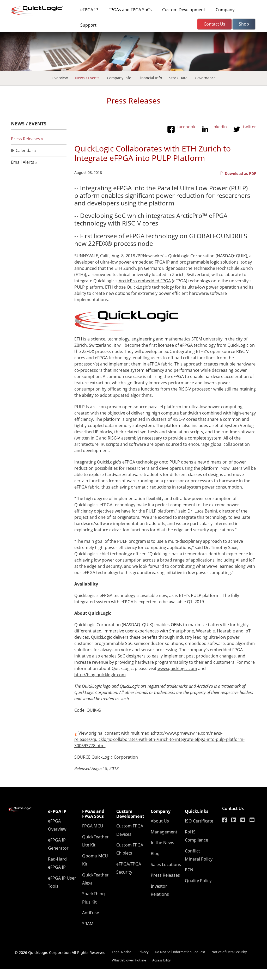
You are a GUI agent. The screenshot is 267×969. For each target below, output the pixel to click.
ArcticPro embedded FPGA (145, 281)
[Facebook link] (224, 820)
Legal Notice (121, 951)
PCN (189, 870)
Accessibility (161, 960)
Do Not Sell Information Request (180, 951)
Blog (155, 853)
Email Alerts (22, 162)
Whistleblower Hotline (129, 960)
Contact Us (233, 808)
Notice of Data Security (229, 951)
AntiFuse (90, 913)
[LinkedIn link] (233, 820)
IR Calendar (22, 150)
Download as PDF (240, 173)
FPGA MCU (92, 826)
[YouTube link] (252, 820)
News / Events (87, 77)
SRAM (88, 924)
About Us (160, 821)
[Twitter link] (242, 820)
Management (164, 832)
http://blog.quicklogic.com (100, 675)
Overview (60, 77)
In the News (162, 842)
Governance (205, 77)
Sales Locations (166, 864)
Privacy (143, 951)
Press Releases (25, 139)
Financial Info (150, 77)
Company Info (119, 77)
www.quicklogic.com (177, 668)
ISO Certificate (199, 821)
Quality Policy (198, 880)
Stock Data (178, 77)
